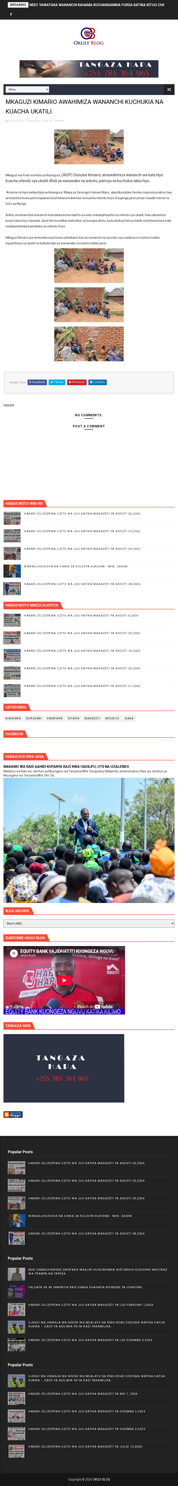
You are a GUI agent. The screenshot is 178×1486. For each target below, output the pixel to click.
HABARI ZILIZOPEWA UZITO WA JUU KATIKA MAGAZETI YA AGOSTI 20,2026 (82, 633)
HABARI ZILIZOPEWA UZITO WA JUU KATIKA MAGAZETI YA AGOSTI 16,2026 (82, 650)
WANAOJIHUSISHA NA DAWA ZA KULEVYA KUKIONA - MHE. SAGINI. (76, 566)
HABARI (59, 120)
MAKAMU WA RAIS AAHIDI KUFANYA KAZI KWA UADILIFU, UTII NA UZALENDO (66, 767)
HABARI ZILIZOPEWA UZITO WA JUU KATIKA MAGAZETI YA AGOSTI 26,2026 (82, 513)
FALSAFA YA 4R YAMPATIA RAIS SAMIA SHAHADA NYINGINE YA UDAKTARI (85, 1287)
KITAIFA (73, 718)
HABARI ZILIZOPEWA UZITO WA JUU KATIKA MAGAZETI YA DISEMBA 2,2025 (86, 1411)
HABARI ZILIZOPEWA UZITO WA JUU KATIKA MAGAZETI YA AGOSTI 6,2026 (81, 615)
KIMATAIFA (55, 718)
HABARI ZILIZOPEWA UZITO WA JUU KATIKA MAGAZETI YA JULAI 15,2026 (85, 1446)
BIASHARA (13, 718)
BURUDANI (34, 718)
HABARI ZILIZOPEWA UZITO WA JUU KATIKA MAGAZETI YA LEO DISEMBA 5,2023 (90, 1340)
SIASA (129, 718)
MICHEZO (112, 718)
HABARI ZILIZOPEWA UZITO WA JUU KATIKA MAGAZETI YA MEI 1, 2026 (83, 1393)
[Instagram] (26, 15)
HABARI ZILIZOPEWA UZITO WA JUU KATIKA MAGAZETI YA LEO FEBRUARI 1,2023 (90, 1304)
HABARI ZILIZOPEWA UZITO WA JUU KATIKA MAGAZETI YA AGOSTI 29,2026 (82, 548)
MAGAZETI (92, 718)
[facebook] (11, 15)
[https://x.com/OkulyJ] (18, 15)
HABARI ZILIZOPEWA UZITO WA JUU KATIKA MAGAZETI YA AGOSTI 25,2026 (82, 531)
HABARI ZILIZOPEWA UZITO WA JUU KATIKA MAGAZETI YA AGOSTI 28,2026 (82, 584)
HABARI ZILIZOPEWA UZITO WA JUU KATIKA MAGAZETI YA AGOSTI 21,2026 (82, 686)
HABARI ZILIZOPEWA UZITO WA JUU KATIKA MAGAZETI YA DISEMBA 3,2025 (86, 1429)
